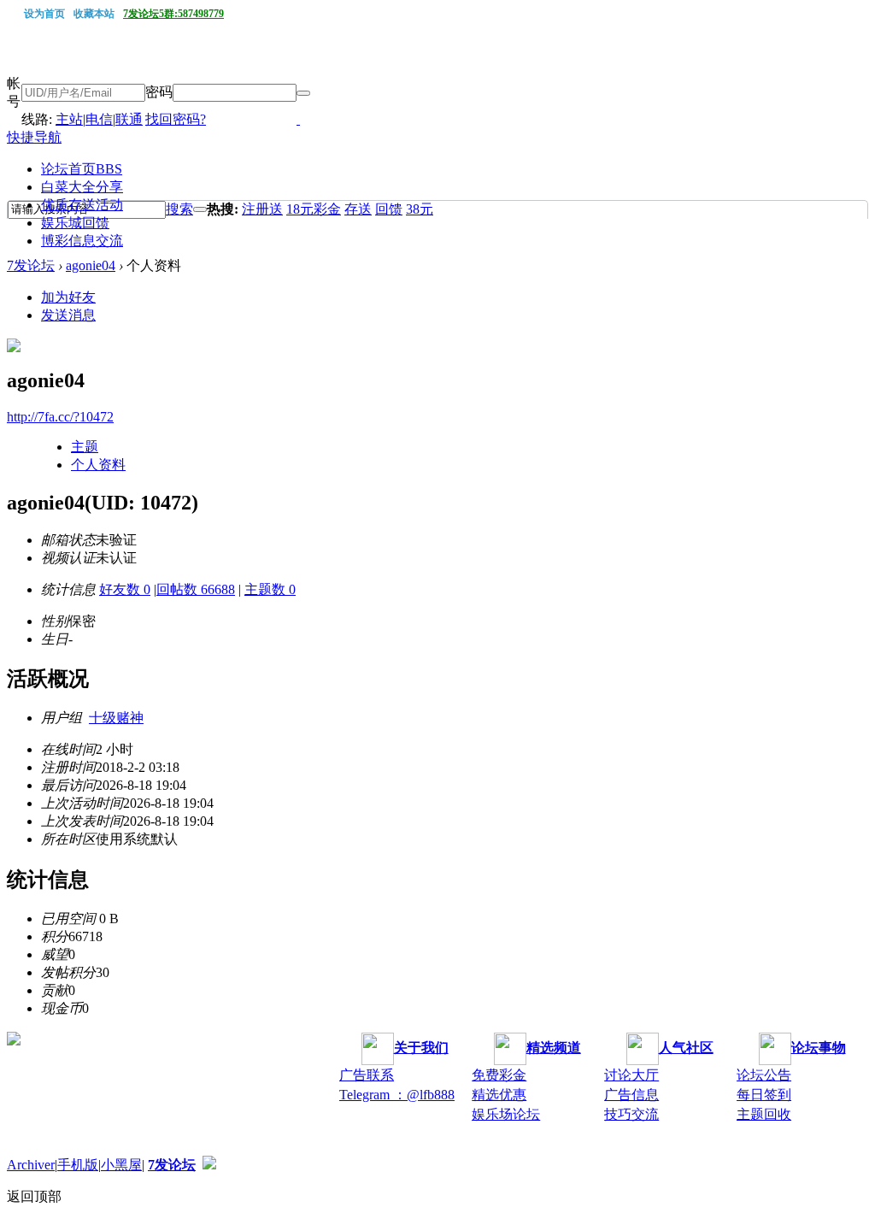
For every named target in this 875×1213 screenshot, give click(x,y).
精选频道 (553, 1047)
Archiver (31, 1164)
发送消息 (68, 315)
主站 (69, 119)
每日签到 (764, 1094)
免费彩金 (499, 1075)
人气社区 (686, 1047)
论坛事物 (818, 1047)
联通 (129, 119)
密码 (159, 92)
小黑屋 (121, 1164)
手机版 (77, 1164)
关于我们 (421, 1047)
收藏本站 (94, 14)
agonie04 (90, 265)
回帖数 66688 (195, 589)
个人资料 (98, 464)
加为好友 (68, 297)
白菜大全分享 (82, 187)
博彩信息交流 (82, 240)
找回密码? (175, 119)
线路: (38, 119)
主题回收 (764, 1114)
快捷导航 (34, 137)
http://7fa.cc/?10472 (60, 416)
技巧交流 (631, 1114)
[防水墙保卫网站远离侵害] (209, 1164)
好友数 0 (124, 589)
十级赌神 (116, 717)
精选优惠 (499, 1094)
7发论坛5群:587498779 (173, 14)
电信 (99, 119)
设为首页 (44, 14)
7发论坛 (31, 265)
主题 (84, 446)
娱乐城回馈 (75, 222)
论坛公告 (764, 1075)
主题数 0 (270, 589)
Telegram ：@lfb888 (397, 1094)
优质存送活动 (82, 204)
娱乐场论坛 (506, 1114)
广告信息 (631, 1094)
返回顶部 (34, 1196)
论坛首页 (81, 169)
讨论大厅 (631, 1075)
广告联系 (366, 1075)
